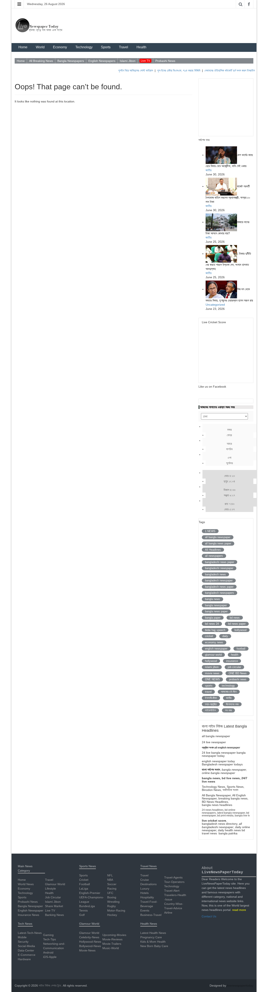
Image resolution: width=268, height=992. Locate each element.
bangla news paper (216, 611)
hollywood (211, 661)
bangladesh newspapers (219, 592)
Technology (84, 47)
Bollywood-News (90, 946)
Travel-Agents (173, 877)
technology (228, 685)
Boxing (111, 897)
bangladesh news (215, 574)
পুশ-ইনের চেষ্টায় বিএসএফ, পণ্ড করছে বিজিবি (171, 70)
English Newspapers (101, 61)
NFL (110, 875)
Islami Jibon (127, 61)
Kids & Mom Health (153, 941)
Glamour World (55, 884)
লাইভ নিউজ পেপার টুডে (50, 985)
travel (208, 691)
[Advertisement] (228, 107)
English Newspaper (30, 910)
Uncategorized (215, 304)
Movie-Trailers (111, 943)
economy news (214, 642)
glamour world (213, 654)
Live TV (145, 60)
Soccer (111, 884)
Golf (82, 915)
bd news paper (237, 623)
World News (26, 884)
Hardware (24, 959)
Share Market (54, 906)
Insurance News (28, 915)
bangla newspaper (216, 605)
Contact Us (209, 916)
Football (84, 884)
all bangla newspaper (217, 537)
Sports (106, 47)
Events (144, 910)
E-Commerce (26, 954)
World (40, 47)
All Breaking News (41, 61)
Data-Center (26, 950)
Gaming (48, 935)
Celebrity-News (89, 937)
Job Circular (53, 897)
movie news (212, 673)
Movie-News (87, 950)
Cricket (83, 879)
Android (48, 952)
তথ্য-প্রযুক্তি (211, 704)
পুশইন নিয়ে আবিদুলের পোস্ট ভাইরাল (128, 70)
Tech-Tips (49, 939)
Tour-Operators (174, 881)
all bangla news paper (218, 543)
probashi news (237, 679)
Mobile (22, 937)
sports (209, 685)
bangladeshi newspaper (219, 568)
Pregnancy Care (151, 937)
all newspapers (214, 555)
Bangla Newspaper (30, 906)
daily (225, 636)
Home (22, 47)
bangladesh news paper (219, 586)
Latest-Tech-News (30, 933)
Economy (60, 47)
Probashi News (165, 61)
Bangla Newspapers (70, 61)
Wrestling (113, 901)
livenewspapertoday (240, 985)
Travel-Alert (171, 890)
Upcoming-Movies (114, 935)
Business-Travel (150, 915)
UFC (110, 893)
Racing (111, 888)
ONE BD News (238, 673)
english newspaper (216, 648)
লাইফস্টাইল (210, 710)
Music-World (110, 948)
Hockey (112, 915)
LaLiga (83, 888)
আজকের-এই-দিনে (229, 691)
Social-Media (26, 946)
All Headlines (213, 549)
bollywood (240, 630)
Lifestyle (50, 888)
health (234, 654)
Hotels (144, 893)
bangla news (212, 599)
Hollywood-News (90, 941)
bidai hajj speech (215, 630)
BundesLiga (87, 906)
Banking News (54, 915)
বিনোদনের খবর (232, 704)
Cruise (144, 879)
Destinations (148, 884)
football (241, 648)
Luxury (144, 888)
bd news (235, 617)
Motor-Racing (116, 910)
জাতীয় (208, 170)
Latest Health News (153, 933)
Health (141, 47)
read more (239, 910)
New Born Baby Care (154, 946)
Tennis (83, 910)
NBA (110, 879)
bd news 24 (212, 623)
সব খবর (228, 710)
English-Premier (89, 893)
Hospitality (147, 897)
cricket (209, 636)
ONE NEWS (212, 679)
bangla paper (212, 617)
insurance (232, 661)
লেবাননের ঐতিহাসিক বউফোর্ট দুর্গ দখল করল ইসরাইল (222, 70)
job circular (234, 667)
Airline (168, 912)
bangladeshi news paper (219, 562)
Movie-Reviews (112, 939)
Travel (123, 47)
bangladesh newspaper (219, 580)
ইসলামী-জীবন (211, 698)
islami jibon (212, 667)
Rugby (111, 906)
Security (23, 941)
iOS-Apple (50, 957)
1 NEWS (210, 531)
